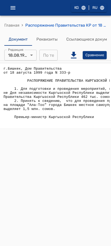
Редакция (15, 50)
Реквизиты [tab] (47, 39)
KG (76, 7)
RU (95, 7)
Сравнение (94, 55)
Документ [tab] (18, 39)
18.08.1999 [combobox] (18, 55)
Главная (11, 25)
